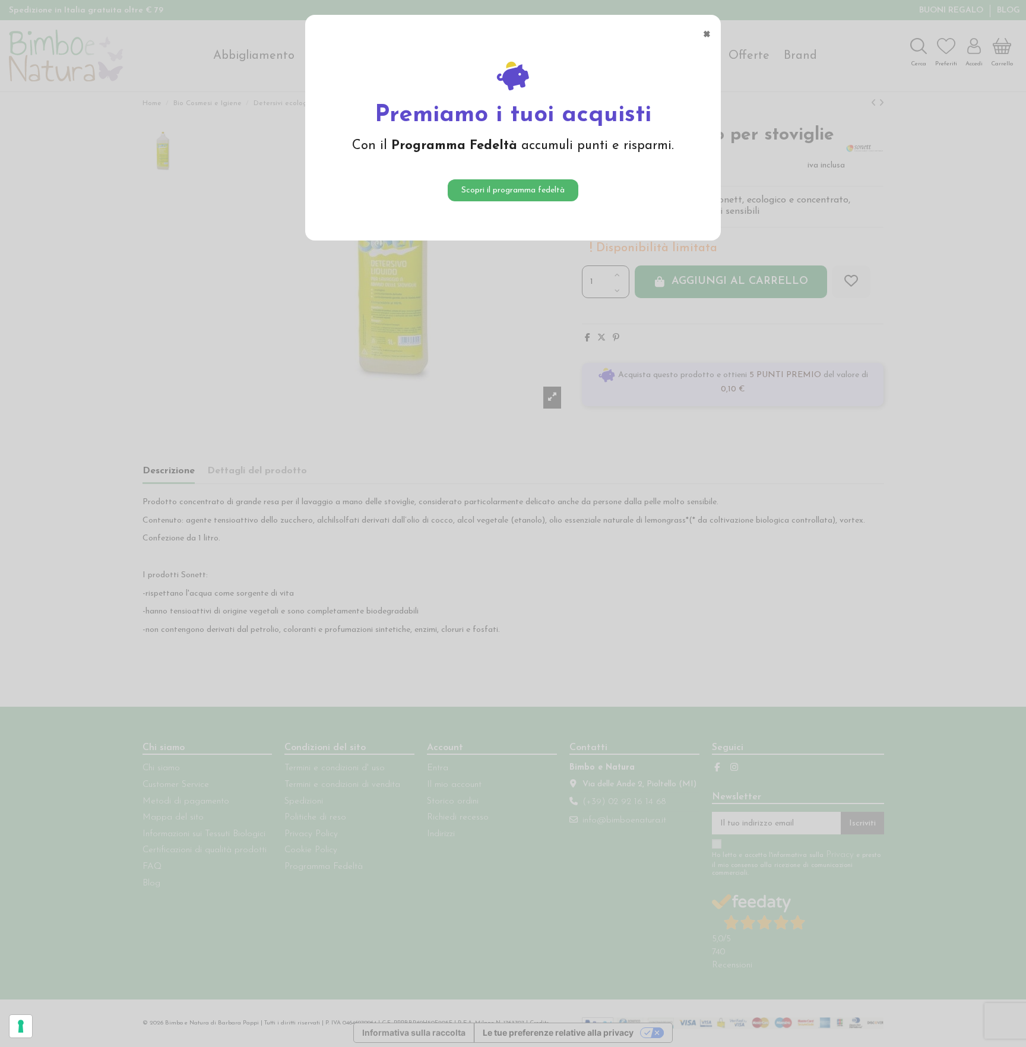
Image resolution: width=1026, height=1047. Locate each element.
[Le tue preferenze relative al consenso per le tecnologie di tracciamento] (21, 1026)
